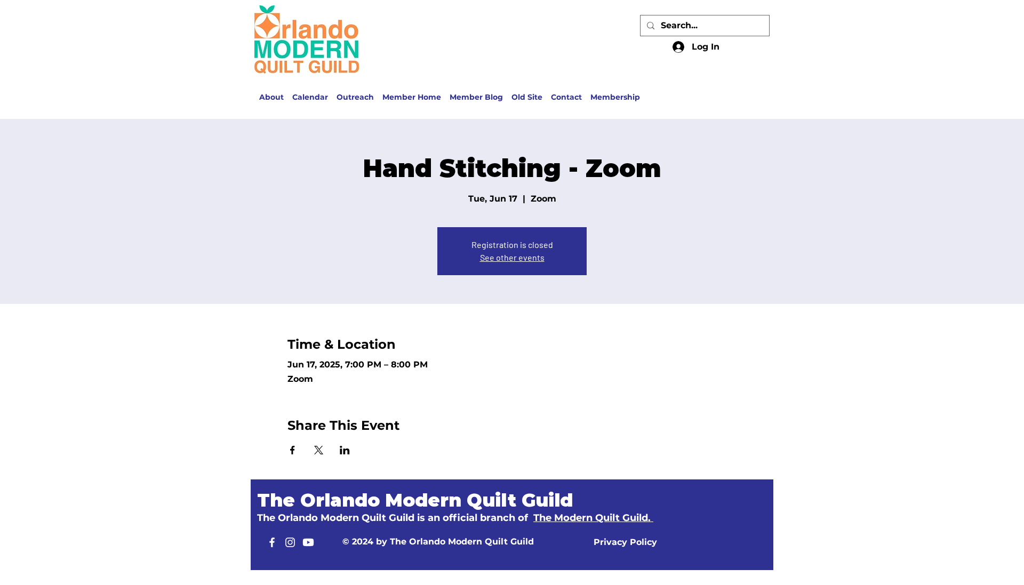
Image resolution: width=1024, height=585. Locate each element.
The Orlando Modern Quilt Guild (415, 500)
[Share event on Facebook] (292, 450)
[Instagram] (290, 542)
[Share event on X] (319, 450)
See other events (512, 257)
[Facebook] (272, 542)
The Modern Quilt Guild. (593, 518)
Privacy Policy (625, 542)
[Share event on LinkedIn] (345, 450)
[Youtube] (308, 542)
